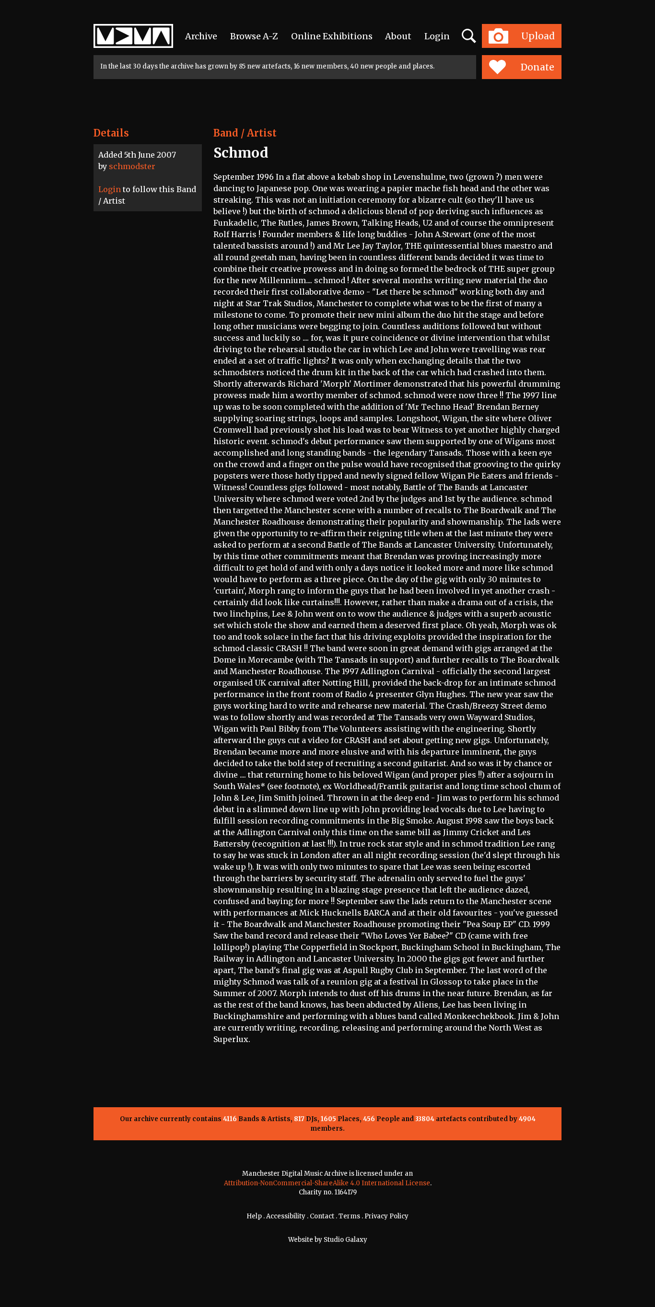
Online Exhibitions (332, 36)
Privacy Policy (386, 1216)
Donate (537, 67)
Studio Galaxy (345, 1240)
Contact (322, 1216)
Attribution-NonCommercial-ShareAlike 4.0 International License (327, 1183)
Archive (201, 36)
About (398, 36)
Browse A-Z (254, 36)
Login (437, 36)
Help (254, 1216)
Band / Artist (245, 133)
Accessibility (285, 1216)
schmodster (132, 166)
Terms (349, 1216)
